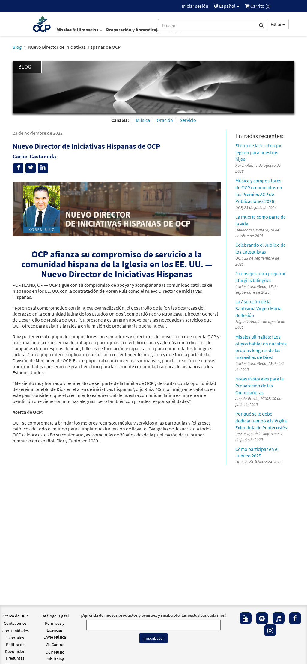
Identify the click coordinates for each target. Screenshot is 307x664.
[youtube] (246, 618)
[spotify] (262, 618)
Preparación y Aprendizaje (133, 30)
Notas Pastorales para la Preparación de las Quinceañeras (259, 385)
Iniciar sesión (195, 6)
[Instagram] (270, 630)
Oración (165, 120)
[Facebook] (295, 618)
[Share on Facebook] (18, 168)
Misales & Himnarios (77, 30)
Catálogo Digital (54, 615)
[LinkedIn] (43, 168)
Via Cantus (55, 644)
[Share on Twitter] (30, 168)
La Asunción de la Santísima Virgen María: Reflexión (259, 308)
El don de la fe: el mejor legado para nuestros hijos (258, 152)
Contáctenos (15, 623)
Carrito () (260, 6)
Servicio (188, 120)
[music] (279, 618)
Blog (17, 47)
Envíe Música (54, 637)
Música (143, 120)
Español (227, 6)
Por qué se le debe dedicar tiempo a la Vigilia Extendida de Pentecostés (261, 420)
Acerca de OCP (15, 615)
